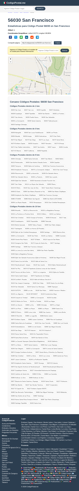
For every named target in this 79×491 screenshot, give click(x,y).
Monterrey (42, 451)
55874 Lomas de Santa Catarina (53, 348)
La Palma (37, 431)
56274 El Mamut (16, 151)
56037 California (29, 151)
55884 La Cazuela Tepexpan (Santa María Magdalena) (28, 341)
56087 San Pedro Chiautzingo (50, 399)
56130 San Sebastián (17, 287)
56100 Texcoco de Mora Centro (20, 272)
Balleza (72, 455)
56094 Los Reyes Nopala (18, 202)
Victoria (34, 460)
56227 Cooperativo (52, 385)
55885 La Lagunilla (31, 316)
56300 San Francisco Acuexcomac (53, 166)
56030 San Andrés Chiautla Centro (36, 162)
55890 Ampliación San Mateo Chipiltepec (23, 195)
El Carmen (60, 440)
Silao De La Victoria (34, 464)
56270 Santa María (58, 140)
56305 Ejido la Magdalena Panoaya (22, 254)
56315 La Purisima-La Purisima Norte (22, 214)
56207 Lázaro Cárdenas (18, 359)
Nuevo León (6, 469)
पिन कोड (55, 473)
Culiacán (41, 453)
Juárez (47, 449)
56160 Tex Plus (15, 268)
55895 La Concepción (37, 297)
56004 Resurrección (17, 173)
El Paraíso (35, 433)
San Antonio (38, 422)
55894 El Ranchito (16, 316)
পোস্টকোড (65, 481)
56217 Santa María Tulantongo (51, 188)
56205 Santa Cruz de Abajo (55, 283)
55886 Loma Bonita (60, 312)
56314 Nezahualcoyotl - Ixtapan (20, 265)
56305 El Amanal (51, 217)
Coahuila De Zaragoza (10, 473)
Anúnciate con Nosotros (10, 430)
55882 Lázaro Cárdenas (35, 319)
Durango (5, 456)
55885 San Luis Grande (60, 323)
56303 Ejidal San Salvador (19, 180)
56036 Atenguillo (16, 132)
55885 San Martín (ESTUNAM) (52, 199)
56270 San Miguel (16, 140)
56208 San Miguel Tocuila (57, 257)
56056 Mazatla (15, 136)
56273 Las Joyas (44, 140)
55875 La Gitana (16, 345)
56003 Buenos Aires (59, 232)
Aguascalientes (63, 455)
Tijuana (61, 451)
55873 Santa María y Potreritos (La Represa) (49, 352)
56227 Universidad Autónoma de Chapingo (43, 370)
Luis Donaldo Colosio (28, 438)
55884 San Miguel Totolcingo (45, 392)
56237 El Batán (35, 239)
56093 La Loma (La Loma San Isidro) (22, 250)
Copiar (57, 43)
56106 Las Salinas (47, 236)
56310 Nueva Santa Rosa (19, 334)
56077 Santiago (55, 243)
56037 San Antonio (17, 117)
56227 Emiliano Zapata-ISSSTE (36, 388)
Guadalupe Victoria (27, 440)
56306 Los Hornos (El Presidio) (34, 228)
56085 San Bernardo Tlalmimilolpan (22, 392)
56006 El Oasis (15, 191)
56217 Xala (62, 217)
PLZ (29, 479)
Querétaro (5, 478)
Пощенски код (42, 481)
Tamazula (46, 455)
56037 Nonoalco (46, 143)
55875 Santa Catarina (31, 345)
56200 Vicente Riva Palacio (19, 239)
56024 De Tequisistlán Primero (39, 334)
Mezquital (54, 449)
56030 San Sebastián (48, 117)
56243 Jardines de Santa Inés (20, 374)
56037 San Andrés (39, 147)
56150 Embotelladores (18, 327)
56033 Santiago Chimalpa (19, 124)
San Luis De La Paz (45, 460)
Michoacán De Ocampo (10, 439)
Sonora (4, 443)
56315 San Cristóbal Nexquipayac (55, 202)
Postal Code (61, 468)
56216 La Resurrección (31, 210)
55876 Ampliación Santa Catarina (21, 363)
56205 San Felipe (38, 283)
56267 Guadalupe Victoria (19, 370)
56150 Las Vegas (49, 301)
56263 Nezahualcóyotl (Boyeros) (53, 367)
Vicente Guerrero (55, 433)
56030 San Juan (16, 110)
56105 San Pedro (32, 236)
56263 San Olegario (17, 348)
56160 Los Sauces (16, 305)
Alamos (53, 458)
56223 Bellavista (62, 392)
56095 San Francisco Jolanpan (33, 247)
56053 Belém (59, 159)
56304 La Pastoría (36, 177)
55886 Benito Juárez (46, 316)
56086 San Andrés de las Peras (20, 396)
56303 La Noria (31, 356)
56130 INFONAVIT (32, 294)
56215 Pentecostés (17, 162)
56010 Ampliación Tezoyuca (19, 169)
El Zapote (24, 442)
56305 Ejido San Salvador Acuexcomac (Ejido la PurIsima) (28, 257)
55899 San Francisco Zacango (48, 195)
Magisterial (59, 438)
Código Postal (71, 469)
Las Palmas (25, 429)
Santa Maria (45, 435)
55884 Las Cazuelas (50, 374)
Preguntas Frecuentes (9, 432)
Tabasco (5, 482)
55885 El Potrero (16, 312)
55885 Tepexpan (53, 287)
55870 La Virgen (55, 305)
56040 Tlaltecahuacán (51, 121)
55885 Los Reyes (43, 308)
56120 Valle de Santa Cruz (39, 261)
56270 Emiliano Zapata (18, 143)
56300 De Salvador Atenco (50, 173)
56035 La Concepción (17, 121)
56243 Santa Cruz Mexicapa (36, 287)
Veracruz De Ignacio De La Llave (11, 448)
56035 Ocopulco (33, 143)
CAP (25, 473)
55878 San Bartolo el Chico (39, 337)
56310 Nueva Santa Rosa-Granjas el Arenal (24, 399)
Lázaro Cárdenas (68, 422)
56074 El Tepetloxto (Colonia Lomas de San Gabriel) (39, 268)
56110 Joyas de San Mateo (51, 239)
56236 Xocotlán (52, 297)
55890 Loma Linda (30, 312)
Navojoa (24, 458)
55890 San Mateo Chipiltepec (57, 191)
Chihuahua (6, 445)
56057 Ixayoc (52, 147)
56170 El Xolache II (45, 330)
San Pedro (72, 429)
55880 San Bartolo (16, 385)
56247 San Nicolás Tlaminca (34, 385)
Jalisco (4, 465)
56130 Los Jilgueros (17, 294)
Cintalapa (69, 451)
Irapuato (31, 458)
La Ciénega (40, 440)
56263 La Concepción (33, 348)
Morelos (44, 431)
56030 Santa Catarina (34, 121)
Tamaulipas (6, 480)
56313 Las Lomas (44, 356)
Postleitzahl (39, 468)
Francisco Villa (72, 431)
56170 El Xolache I (30, 330)
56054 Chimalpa (16, 159)
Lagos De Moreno (67, 460)
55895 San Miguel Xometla (52, 327)
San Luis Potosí (7, 462)
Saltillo (39, 455)
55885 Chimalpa (42, 305)
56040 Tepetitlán (30, 113)
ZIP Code (66, 477)
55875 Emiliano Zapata (18, 319)
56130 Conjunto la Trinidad (19, 297)
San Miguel (53, 424)
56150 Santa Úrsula (47, 381)
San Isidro (57, 422)
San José (24, 424)
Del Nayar (31, 462)
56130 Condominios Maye (49, 294)
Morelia (34, 451)
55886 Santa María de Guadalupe (21, 323)
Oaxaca (4, 460)
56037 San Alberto (46, 159)
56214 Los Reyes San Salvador (34, 184)
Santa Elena (33, 442)
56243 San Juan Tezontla (42, 323)
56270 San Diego (30, 140)
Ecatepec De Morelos (65, 458)
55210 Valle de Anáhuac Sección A (40, 279)
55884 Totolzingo (38, 396)
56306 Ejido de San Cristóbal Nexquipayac (24, 232)
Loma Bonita (56, 429)
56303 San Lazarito (51, 177)
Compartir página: (14, 43)
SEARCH (40, 8)
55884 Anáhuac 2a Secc (36, 377)
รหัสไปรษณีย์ (34, 473)
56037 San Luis (29, 110)
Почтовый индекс (27, 481)
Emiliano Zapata (26, 422)
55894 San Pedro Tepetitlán (45, 250)
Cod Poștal (72, 475)
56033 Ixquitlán (41, 110)
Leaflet (69, 94)
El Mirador (72, 424)
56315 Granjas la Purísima (34, 217)
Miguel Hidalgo (50, 440)
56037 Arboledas (54, 110)
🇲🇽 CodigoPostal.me (14, 3)
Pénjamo (72, 464)
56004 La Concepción (17, 236)
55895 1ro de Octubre (34, 327)
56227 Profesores (61, 381)
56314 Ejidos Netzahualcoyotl (57, 265)
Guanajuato (6, 441)
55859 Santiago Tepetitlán (19, 403)
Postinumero (28, 477)
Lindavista (50, 438)
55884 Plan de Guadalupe (54, 319)
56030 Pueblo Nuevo (32, 117)
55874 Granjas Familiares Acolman (21, 352)
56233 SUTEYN (16, 290)
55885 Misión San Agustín (32, 199)
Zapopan (54, 455)
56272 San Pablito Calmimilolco (20, 147)
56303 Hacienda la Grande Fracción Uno (42, 180)
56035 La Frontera (58, 113)
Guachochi (40, 449)
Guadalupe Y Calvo (66, 449)
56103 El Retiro (15, 188)
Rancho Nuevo (68, 433)
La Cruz (68, 440)
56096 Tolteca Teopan (35, 225)
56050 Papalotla (42, 151)
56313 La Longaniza (39, 272)
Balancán (60, 462)
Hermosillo (25, 449)
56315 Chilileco (41, 214)
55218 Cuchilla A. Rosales (19, 279)
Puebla (4, 467)
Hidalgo (4, 458)
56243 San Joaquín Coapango (20, 283)
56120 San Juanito (39, 265)
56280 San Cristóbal (17, 356)
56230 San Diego (16, 330)
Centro (53, 462)
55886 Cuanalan (61, 236)
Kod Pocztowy (60, 475)
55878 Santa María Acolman (19, 337)
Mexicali (49, 453)
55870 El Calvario (52, 363)
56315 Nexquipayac (35, 202)
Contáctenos (6, 426)
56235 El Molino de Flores (19, 301)
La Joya (67, 427)
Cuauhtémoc (63, 435)
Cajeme (32, 449)
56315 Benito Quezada (18, 225)
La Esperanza (63, 424)
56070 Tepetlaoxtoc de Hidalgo (40, 276)
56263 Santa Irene (35, 403)
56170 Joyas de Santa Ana (39, 243)
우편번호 (37, 475)
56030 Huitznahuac (41, 136)
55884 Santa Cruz (57, 308)
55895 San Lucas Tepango (49, 345)
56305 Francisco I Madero (57, 290)
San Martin (54, 435)
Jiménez (56, 460)
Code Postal (61, 471)
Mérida (24, 455)
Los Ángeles (41, 438)
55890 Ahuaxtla (15, 210)
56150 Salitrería (52, 341)
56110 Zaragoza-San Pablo (19, 243)
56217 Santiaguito (16, 228)
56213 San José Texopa (60, 169)
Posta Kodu (48, 475)
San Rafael (52, 431)
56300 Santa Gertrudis (31, 159)
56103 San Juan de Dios (31, 188)
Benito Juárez (48, 422)
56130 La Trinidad (35, 301)
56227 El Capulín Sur (17, 388)
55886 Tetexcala (46, 221)
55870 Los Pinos (16, 308)
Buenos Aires (25, 435)
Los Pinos (43, 427)
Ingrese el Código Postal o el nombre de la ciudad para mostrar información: (23, 50)
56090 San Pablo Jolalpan (53, 225)
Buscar (64, 50)
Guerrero (5, 471)
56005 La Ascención (32, 173)
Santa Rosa (46, 429)
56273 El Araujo (59, 143)
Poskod (60, 469)
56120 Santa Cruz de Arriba (19, 261)
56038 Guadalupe (16, 113)
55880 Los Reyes (29, 308)
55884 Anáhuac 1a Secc (18, 377)
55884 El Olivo (36, 374)
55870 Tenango (39, 363)
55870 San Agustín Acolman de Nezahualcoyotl (25, 367)
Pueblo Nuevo (63, 464)
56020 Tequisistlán (32, 221)
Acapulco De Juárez (43, 462)
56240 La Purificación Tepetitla (38, 359)
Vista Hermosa (27, 431)
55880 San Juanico (45, 312)
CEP (51, 471)
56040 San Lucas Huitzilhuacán (33, 132)
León (23, 451)
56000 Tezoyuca (16, 166)
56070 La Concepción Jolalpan (40, 169)
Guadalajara (46, 464)
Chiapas (5, 454)
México (4, 451)
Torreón (23, 462)
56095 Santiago (16, 247)
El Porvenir (44, 433)
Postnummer (55, 481)
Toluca (54, 464)
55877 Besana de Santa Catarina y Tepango (24, 381)
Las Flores (52, 427)
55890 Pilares (51, 184)
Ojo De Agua (26, 433)
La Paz (23, 464)
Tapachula (31, 455)
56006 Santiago (45, 232)
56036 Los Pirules (52, 132)
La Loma (65, 429)
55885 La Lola (28, 290)
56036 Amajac (27, 136)
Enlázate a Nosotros (9, 428)
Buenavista (26, 427)
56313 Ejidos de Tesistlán (56, 272)
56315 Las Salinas (55, 214)
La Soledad (61, 431)
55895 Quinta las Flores (60, 356)
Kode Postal (28, 468)
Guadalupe (44, 424)
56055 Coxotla (63, 147)
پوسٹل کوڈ (46, 473)
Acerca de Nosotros (8, 423)
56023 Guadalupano (17, 221)
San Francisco (34, 424)
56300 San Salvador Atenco (19, 177)
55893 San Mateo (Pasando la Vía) (34, 191)
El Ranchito (36, 435)
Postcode (50, 468)
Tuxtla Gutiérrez (70, 462)
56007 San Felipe (16, 184)
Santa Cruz (35, 427)
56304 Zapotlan (55, 162)
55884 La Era (29, 305)
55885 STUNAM (16, 199)
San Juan (60, 427)
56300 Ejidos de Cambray (32, 166)
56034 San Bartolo (44, 113)
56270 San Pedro (55, 136)
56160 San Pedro (41, 290)
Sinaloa (4, 476)
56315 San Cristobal (17, 217)
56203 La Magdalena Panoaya (50, 210)
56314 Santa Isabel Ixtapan (19, 276)
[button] (39, 74)
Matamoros (73, 453)
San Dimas (46, 458)
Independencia (36, 429)
